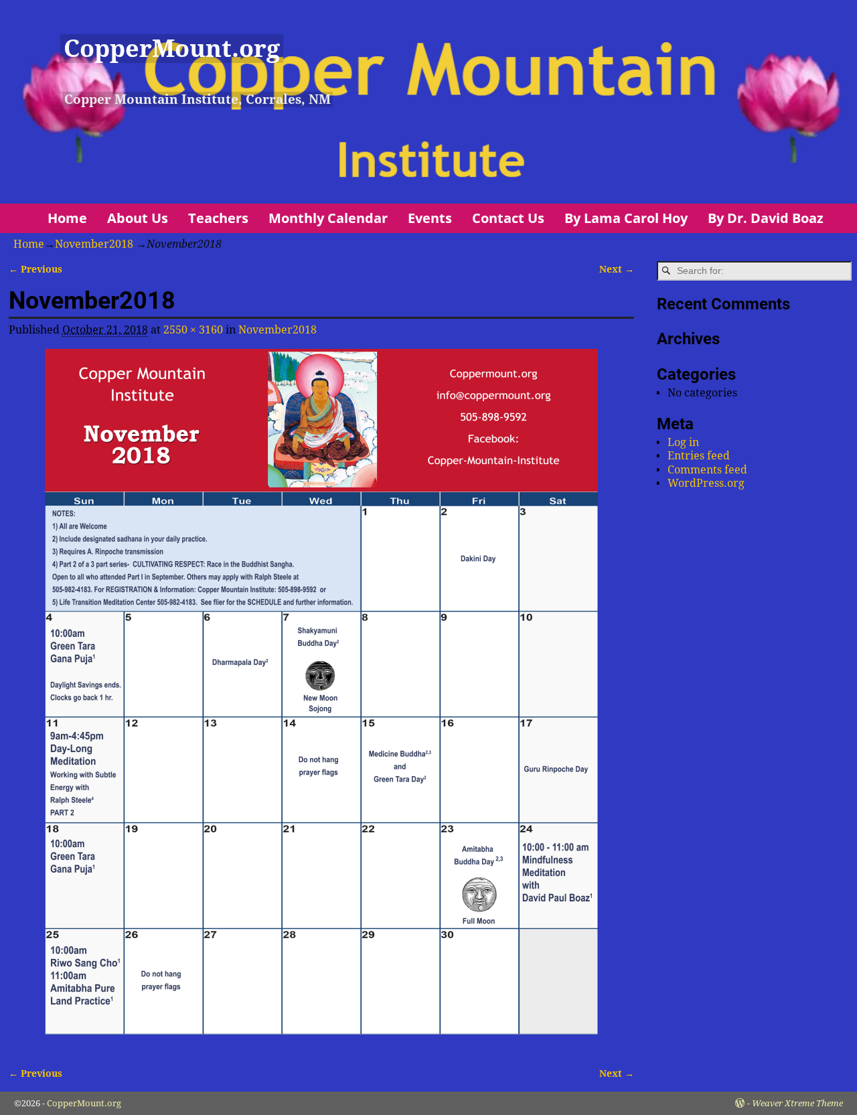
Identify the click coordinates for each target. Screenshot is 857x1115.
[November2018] (321, 700)
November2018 (94, 244)
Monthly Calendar (328, 218)
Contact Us (508, 218)
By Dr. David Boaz (766, 218)
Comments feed (707, 469)
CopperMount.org (172, 48)
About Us (137, 218)
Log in (683, 442)
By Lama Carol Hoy (626, 218)
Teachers (218, 218)
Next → (616, 269)
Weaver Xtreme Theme (797, 1103)
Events (430, 218)
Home (67, 218)
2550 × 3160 (193, 329)
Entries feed (699, 455)
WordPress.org (706, 483)
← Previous (35, 269)
